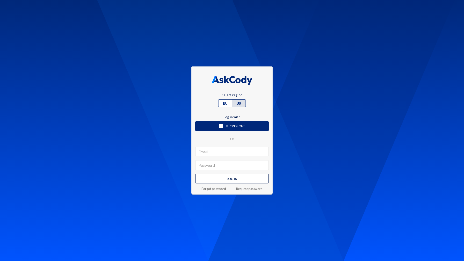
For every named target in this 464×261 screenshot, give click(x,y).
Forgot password (214, 188)
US (239, 103)
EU (225, 103)
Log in (232, 179)
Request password (249, 188)
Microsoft (235, 126)
